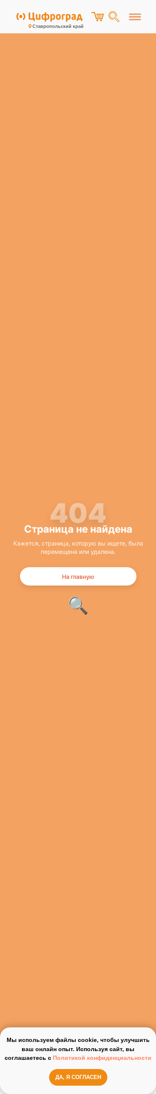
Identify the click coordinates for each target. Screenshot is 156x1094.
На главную (78, 576)
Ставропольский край (58, 26)
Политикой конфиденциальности (102, 1057)
